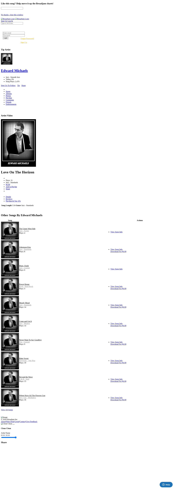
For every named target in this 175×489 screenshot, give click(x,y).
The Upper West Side (27, 229)
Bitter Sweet (23, 358)
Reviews (9, 199)
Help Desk (10, 422)
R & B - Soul (24, 379)
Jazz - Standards (25, 249)
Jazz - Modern (24, 324)
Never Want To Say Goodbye (30, 340)
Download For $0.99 (118, 252)
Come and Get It (25, 321)
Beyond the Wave (26, 377)
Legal (17, 422)
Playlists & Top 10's (13, 201)
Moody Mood (24, 303)
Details (8, 197)
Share (23, 85)
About (3, 422)
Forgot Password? (27, 39)
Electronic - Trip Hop (27, 361)
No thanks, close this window (12, 15)
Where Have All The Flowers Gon (32, 396)
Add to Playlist (11, 187)
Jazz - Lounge (24, 268)
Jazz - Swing (24, 231)
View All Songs (7, 410)
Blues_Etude (24, 266)
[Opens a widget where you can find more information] (166, 485)
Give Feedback (31, 422)
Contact (22, 422)
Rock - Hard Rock (26, 286)
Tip (18, 85)
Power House (24, 284)
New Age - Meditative (27, 398)
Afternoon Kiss (25, 247)
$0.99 (8, 185)
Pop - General (24, 342)
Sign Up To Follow (8, 85)
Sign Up (24, 42)
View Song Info (116, 232)
